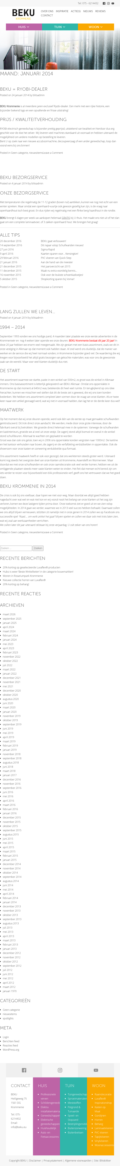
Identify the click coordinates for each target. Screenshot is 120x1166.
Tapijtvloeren (102, 1137)
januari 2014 (10, 902)
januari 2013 (10, 949)
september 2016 (12, 788)
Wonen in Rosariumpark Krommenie (23, 576)
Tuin (58, 27)
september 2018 (12, 758)
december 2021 (12, 678)
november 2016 (11, 784)
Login (6, 1037)
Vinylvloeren (101, 1141)
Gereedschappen (50, 1115)
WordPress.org (11, 1050)
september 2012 (12, 966)
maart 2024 (9, 631)
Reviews (100, 11)
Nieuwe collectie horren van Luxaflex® (24, 580)
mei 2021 (8, 686)
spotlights (8, 1018)
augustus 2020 (11, 699)
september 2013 (12, 919)
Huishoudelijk (48, 1128)
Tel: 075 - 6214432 (88, 3)
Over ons (47, 11)
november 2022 (11, 657)
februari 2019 (10, 745)
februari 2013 (10, 944)
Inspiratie (62, 11)
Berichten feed (11, 1041)
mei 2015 (8, 843)
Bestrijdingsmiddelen (80, 1124)
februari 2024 (10, 635)
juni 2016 (8, 792)
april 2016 (8, 801)
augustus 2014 (11, 881)
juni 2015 (8, 839)
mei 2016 (8, 796)
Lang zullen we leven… (27, 311)
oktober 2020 (10, 695)
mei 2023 (8, 644)
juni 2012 (8, 974)
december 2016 (12, 779)
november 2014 (11, 868)
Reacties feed (10, 1045)
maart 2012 (9, 987)
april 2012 (8, 983)
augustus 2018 (11, 762)
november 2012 (11, 957)
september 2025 (12, 619)
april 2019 (8, 737)
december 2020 (12, 690)
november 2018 (11, 754)
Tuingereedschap (77, 1094)
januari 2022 (10, 673)
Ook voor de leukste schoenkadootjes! (62, 275)
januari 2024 (10, 640)
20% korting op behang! (16, 584)
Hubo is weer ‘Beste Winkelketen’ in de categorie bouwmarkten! (38, 572)
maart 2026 (9, 614)
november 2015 (11, 822)
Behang (99, 1124)
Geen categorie (19, 153)
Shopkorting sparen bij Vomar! (58, 279)
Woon (94, 27)
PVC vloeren (101, 1132)
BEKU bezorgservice (24, 177)
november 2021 (11, 682)
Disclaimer (35, 1160)
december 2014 (12, 864)
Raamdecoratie (103, 1094)
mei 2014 (8, 889)
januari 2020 (10, 712)
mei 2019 (8, 733)
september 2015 (12, 830)
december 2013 (12, 906)
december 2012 (12, 953)
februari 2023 (10, 652)
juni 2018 (8, 767)
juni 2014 (8, 885)
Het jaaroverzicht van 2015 (55, 266)
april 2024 (8, 627)
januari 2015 (10, 860)
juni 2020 (8, 703)
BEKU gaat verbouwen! (53, 241)
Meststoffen (74, 1103)
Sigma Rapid (48, 249)
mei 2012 (8, 978)
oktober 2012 (10, 961)
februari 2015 (10, 856)
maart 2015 (9, 851)
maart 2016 (9, 805)
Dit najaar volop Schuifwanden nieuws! (62, 245)
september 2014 (12, 877)
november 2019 (11, 716)
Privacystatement (53, 1160)
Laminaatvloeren (104, 1128)
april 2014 (8, 894)
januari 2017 (10, 775)
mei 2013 (8, 932)
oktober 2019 (10, 720)
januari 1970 (10, 991)
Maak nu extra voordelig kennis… (59, 271)
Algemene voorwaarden (78, 1160)
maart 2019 (9, 741)
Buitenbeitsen (75, 1132)
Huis (22, 27)
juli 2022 (7, 665)
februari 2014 (10, 898)
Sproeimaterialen (77, 1098)
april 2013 (8, 936)
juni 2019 (8, 728)
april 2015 (8, 847)
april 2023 (8, 648)
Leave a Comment (53, 153)
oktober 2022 (10, 661)
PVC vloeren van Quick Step (56, 258)
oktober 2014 (10, 872)
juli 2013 (7, 927)
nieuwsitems (36, 153)
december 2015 (12, 817)
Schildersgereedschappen (55, 1103)
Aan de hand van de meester (57, 262)
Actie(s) (76, 11)
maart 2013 (9, 940)
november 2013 (11, 910)
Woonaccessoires (104, 1145)
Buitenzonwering (77, 1128)
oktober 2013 (10, 915)
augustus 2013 (11, 923)
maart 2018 (9, 771)
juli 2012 (7, 970)
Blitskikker (105, 1160)
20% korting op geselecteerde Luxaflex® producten (31, 567)
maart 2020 (9, 707)
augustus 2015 (11, 834)
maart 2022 (9, 669)
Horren (99, 1120)
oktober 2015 (10, 826)
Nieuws (88, 11)
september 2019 (12, 724)
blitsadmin (39, 95)
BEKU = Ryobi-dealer (24, 89)
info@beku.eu (18, 1127)
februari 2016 (10, 809)
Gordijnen (100, 1115)
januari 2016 (10, 813)
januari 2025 (10, 623)
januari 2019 (10, 750)
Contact (47, 15)
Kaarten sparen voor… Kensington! (59, 254)
